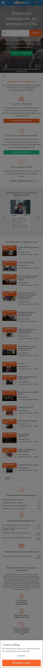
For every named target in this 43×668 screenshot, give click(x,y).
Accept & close (21, 663)
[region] (21, 654)
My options (21, 655)
